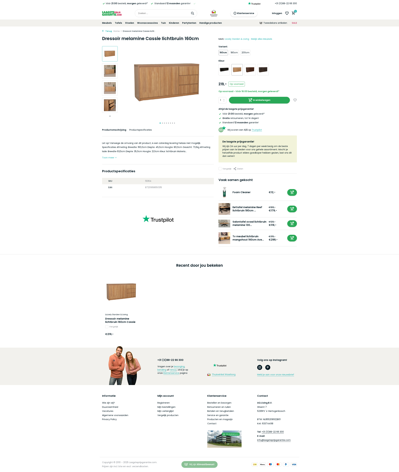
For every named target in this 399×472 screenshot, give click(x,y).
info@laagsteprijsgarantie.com (274, 440)
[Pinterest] (267, 367)
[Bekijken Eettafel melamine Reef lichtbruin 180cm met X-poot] (224, 209)
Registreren (163, 402)
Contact (211, 423)
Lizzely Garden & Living (237, 39)
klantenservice (171, 373)
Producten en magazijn (220, 419)
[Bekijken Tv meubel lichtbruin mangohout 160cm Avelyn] (224, 238)
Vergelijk (227, 168)
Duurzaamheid (110, 407)
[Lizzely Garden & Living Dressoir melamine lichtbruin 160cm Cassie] (121, 292)
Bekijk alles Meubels (261, 39)
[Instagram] (259, 367)
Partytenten (189, 22)
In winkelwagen (261, 100)
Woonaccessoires (147, 22)
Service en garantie (217, 415)
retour (173, 369)
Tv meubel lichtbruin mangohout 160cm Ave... (248, 238)
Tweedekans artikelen (275, 22)
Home (116, 31)
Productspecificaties (140, 129)
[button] (160, 123)
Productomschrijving (114, 129)
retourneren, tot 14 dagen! (240, 118)
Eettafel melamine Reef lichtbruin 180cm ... (247, 208)
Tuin (163, 22)
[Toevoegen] (292, 192)
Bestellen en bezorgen (219, 402)
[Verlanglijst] (287, 13)
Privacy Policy (109, 419)
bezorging (179, 366)
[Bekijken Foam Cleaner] (224, 192)
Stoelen (129, 22)
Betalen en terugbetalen (220, 411)
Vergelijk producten (167, 415)
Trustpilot (257, 129)
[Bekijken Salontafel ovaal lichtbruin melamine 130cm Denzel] (224, 223)
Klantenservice (245, 13)
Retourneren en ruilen (219, 407)
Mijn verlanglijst (165, 411)
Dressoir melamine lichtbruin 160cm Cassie (120, 320)
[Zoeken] (192, 13)
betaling (161, 369)
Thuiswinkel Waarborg (224, 374)
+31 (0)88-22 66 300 (286, 3)
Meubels (107, 22)
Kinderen (174, 22)
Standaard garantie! (240, 122)
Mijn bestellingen (166, 407)
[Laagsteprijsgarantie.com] (112, 13)
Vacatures (107, 411)
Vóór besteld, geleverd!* (127, 3)
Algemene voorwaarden (115, 415)
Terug (108, 31)
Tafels (118, 22)
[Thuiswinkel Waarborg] (213, 13)
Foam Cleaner (242, 192)
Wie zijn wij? (108, 402)
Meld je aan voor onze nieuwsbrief (275, 374)
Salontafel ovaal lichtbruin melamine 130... (249, 223)
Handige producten (210, 22)
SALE (294, 22)
